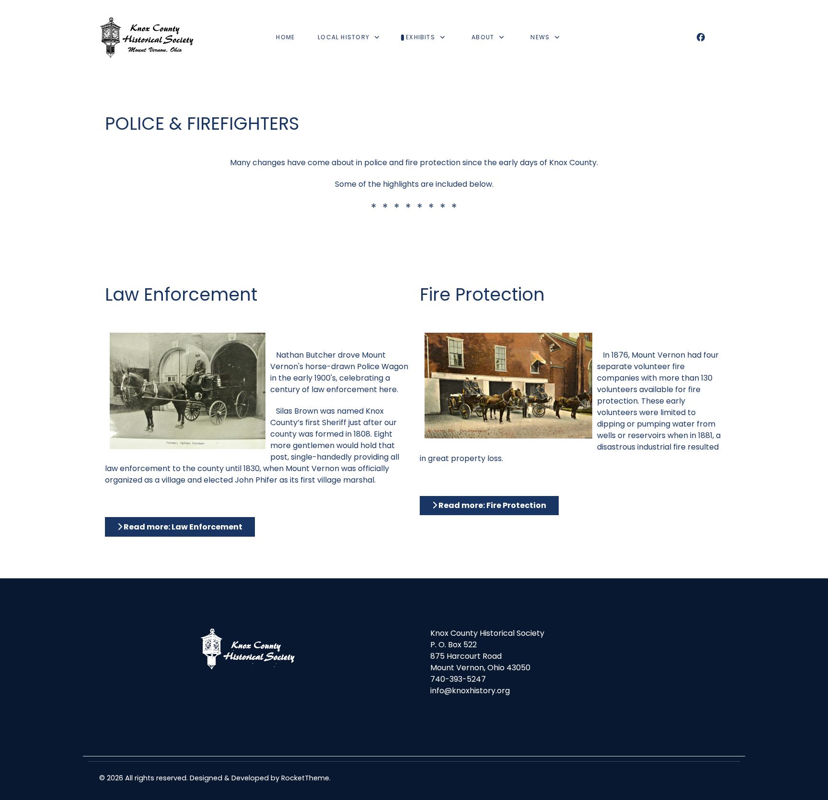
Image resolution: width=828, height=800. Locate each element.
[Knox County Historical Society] (147, 37)
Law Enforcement (181, 294)
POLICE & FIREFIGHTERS (202, 123)
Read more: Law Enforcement (182, 526)
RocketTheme (305, 778)
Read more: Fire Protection (491, 505)
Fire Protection (482, 294)
